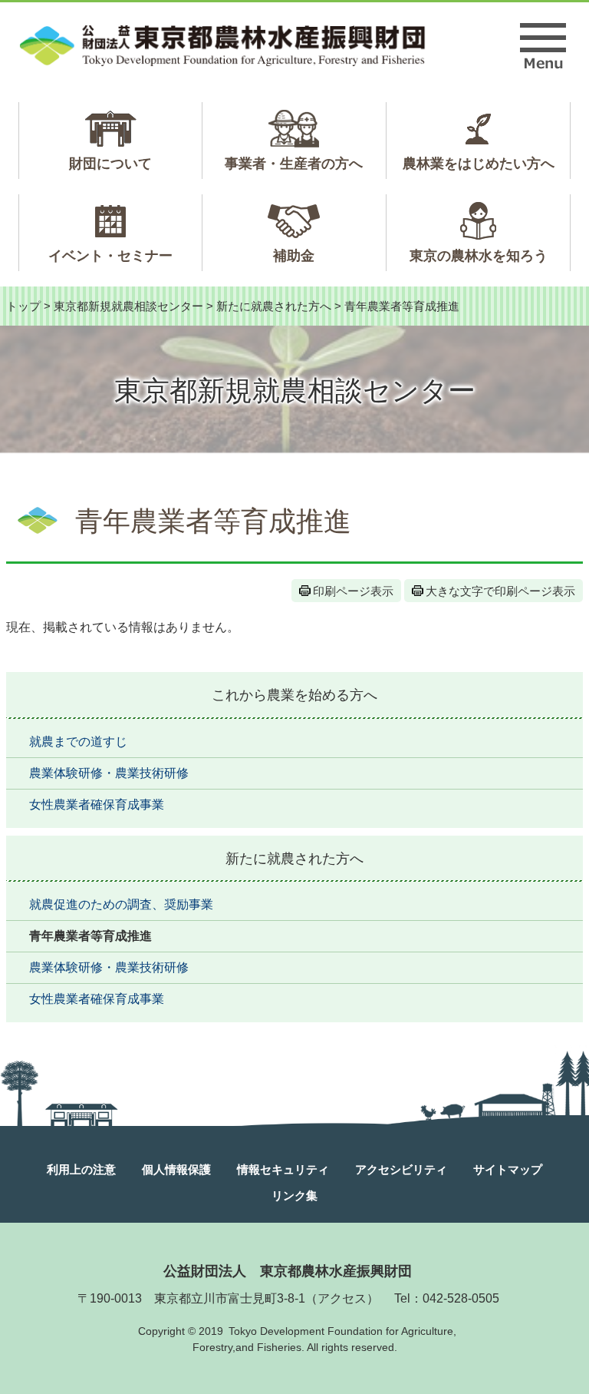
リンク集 (294, 1195)
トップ (23, 306)
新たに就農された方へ (273, 306)
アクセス (342, 1298)
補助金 (293, 255)
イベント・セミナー (110, 255)
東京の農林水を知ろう (479, 255)
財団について (110, 163)
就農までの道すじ (78, 741)
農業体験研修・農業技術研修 (109, 773)
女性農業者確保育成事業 (96, 804)
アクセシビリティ (401, 1169)
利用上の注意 (81, 1169)
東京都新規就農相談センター (128, 306)
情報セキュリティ (283, 1169)
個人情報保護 (176, 1169)
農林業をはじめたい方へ (478, 163)
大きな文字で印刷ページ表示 (500, 591)
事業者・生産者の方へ (294, 163)
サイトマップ (507, 1169)
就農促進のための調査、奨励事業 (121, 904)
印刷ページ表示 (353, 591)
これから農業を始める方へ (294, 695)
